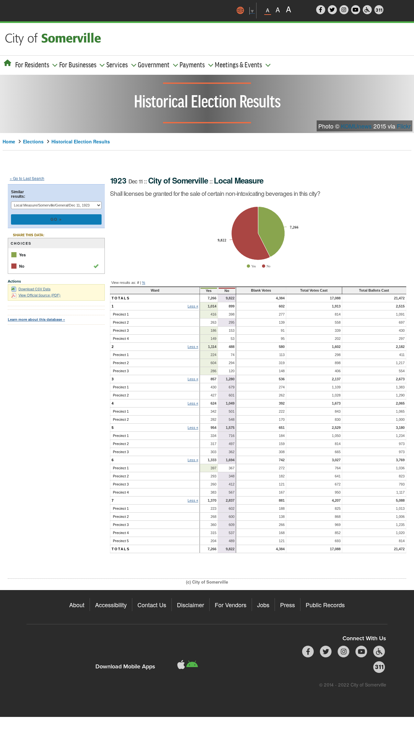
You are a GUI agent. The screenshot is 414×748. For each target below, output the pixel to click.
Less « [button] (193, 306)
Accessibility (111, 604)
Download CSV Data (34, 288)
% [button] (143, 283)
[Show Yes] (251, 266)
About (76, 604)
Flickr (404, 126)
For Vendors (230, 604)
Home (9, 141)
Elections (33, 141)
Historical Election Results (80, 141)
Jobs (263, 604)
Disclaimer (190, 604)
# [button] (138, 283)
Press (287, 604)
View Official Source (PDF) (39, 294)
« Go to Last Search (27, 178)
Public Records (325, 604)
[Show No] (266, 266)
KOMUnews (356, 126)
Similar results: (18, 194)
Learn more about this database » (36, 319)
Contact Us (151, 604)
